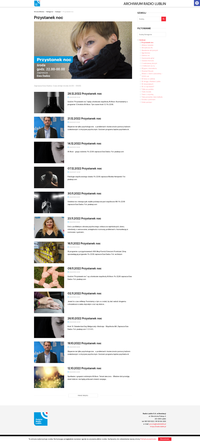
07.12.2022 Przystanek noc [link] (85, 168)
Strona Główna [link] (39, 12)
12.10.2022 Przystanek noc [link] (84, 368)
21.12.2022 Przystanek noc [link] (84, 118)
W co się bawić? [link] (148, 86)
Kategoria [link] (49, 12)
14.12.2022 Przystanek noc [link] (84, 143)
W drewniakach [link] (147, 84)
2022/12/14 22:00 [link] (74, 147)
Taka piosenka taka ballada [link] (152, 97)
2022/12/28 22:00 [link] (74, 97)
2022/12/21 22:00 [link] (74, 122)
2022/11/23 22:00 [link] (74, 222)
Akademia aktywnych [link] (150, 50)
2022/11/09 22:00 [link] (74, 272)
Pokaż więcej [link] (83, 395)
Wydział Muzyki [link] (147, 71)
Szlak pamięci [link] (147, 102)
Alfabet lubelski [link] (147, 45)
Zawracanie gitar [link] (148, 58)
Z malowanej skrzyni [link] (149, 63)
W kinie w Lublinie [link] (148, 79)
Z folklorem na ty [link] (148, 66)
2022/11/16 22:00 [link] (74, 247)
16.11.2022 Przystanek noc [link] (84, 243)
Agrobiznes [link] (146, 53)
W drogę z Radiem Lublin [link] (151, 81)
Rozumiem (164, 439)
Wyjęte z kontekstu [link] (149, 68)
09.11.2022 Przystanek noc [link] (85, 268)
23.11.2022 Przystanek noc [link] (84, 218)
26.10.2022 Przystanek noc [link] (85, 318)
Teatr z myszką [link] (147, 94)
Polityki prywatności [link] (148, 439)
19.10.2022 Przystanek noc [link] (84, 343)
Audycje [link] (58, 12)
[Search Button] (163, 19)
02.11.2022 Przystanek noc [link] (85, 293)
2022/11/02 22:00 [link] (74, 297)
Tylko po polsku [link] (148, 89)
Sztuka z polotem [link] (148, 99)
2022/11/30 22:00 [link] (74, 197)
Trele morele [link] (146, 92)
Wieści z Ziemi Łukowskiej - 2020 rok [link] (152, 75)
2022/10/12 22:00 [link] (74, 372)
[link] (197, 3)
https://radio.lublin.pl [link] (158, 426)
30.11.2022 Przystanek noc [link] (84, 193)
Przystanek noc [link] (68, 12)
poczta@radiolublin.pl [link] (157, 424)
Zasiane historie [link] (148, 61)
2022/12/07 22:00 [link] (74, 172)
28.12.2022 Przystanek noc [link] (85, 93)
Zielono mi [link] (146, 55)
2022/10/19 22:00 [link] (74, 347)
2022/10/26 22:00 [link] (74, 322)
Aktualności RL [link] (147, 48)
